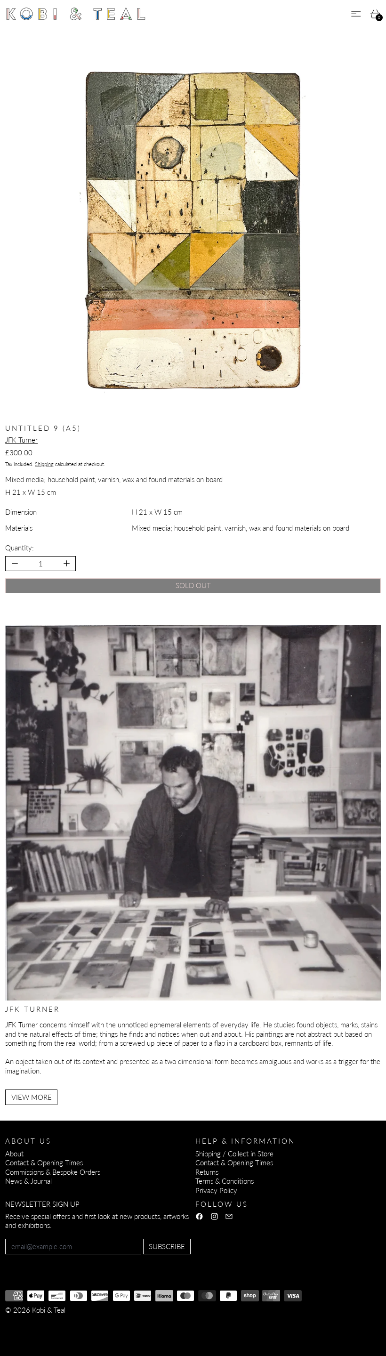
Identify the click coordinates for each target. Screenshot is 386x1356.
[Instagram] (214, 1216)
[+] (67, 563)
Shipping (44, 464)
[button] (193, 232)
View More (31, 1097)
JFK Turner (21, 440)
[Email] (229, 1216)
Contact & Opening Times (44, 1162)
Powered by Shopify (35, 1335)
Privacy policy (74, 1322)
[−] (14, 563)
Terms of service (126, 1322)
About (14, 1153)
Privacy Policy (216, 1190)
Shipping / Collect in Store (234, 1153)
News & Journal (28, 1181)
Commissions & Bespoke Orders (52, 1172)
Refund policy (25, 1322)
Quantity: (19, 547)
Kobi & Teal (48, 1310)
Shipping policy (180, 1322)
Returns (206, 1172)
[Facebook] (199, 1216)
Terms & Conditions (224, 1181)
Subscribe (167, 1246)
